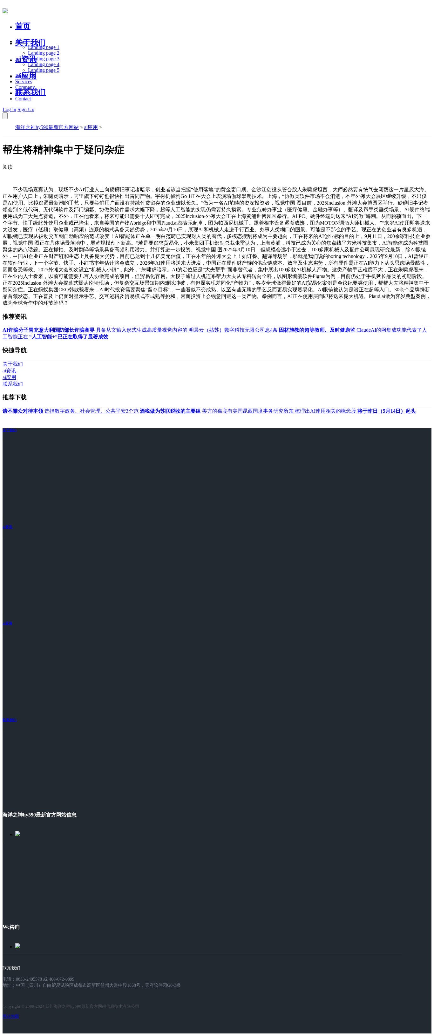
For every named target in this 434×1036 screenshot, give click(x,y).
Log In (9, 109)
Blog (20, 93)
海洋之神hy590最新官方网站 (47, 127)
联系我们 (30, 92)
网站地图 (11, 1016)
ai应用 (91, 127)
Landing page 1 (43, 47)
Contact (23, 98)
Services (23, 81)
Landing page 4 (43, 64)
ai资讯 (26, 59)
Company (25, 87)
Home (21, 41)
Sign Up (25, 109)
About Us (25, 75)
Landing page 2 (43, 53)
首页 (23, 26)
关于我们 (30, 42)
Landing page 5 (43, 70)
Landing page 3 (43, 58)
